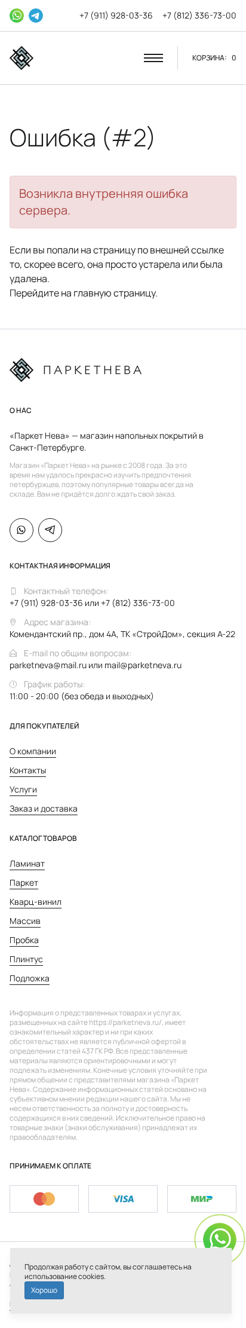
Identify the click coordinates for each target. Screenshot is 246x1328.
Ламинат (27, 863)
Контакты (28, 770)
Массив (25, 920)
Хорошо (44, 1290)
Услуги (23, 789)
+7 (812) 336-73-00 (199, 15)
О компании (33, 751)
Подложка (30, 978)
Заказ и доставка (44, 808)
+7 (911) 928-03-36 (116, 15)
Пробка (24, 939)
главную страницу (114, 292)
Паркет (24, 882)
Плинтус (26, 959)
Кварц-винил (35, 901)
